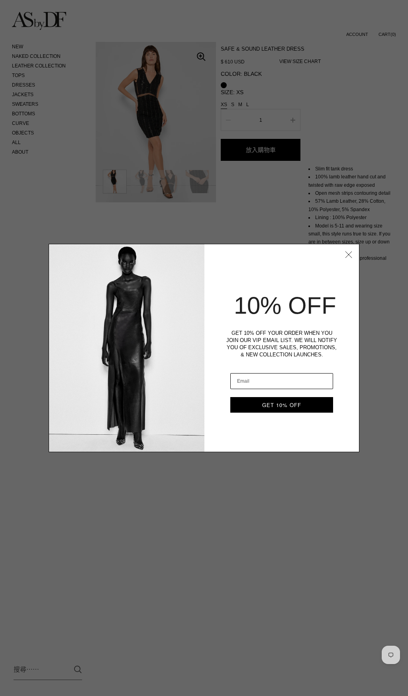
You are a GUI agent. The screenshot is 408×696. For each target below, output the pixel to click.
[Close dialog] (349, 255)
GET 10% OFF (281, 405)
